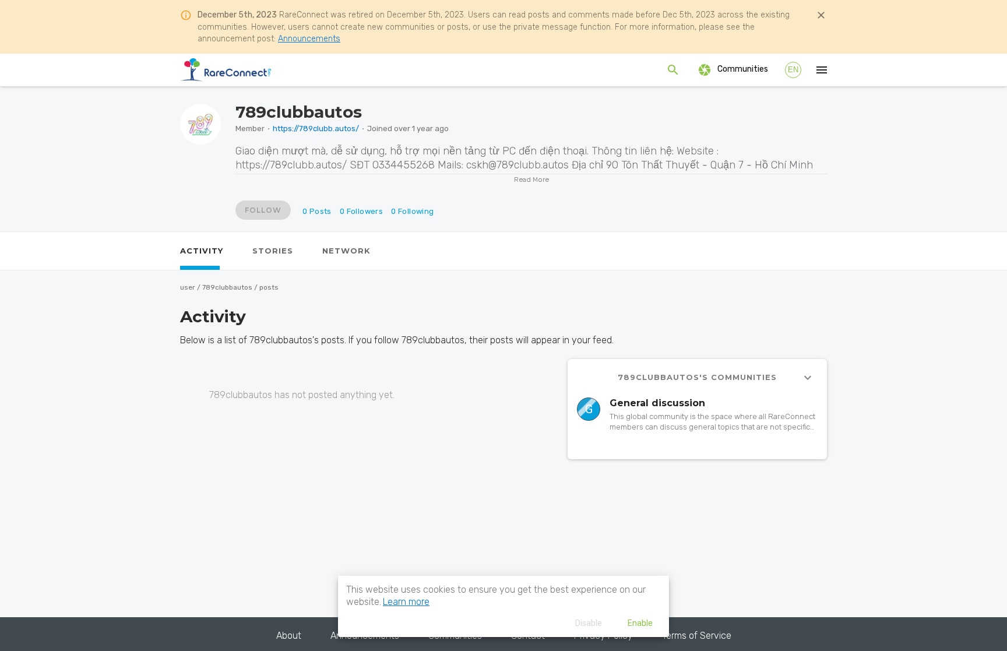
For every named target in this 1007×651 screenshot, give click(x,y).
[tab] (201, 251)
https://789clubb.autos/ (316, 128)
